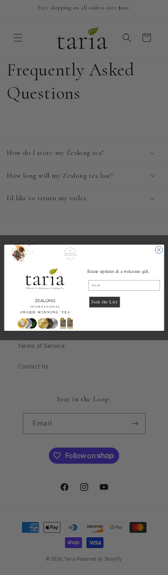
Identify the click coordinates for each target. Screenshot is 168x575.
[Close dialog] (158, 249)
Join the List (104, 301)
